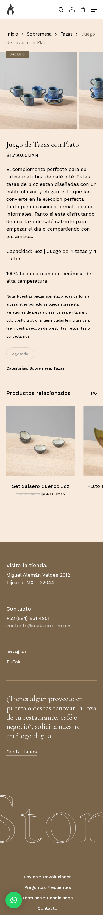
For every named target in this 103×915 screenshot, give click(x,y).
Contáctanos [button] (21, 752)
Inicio (12, 34)
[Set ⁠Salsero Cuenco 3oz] (40, 441)
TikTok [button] (13, 661)
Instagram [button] (17, 651)
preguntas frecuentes (68, 328)
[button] (94, 9)
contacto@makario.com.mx (38, 625)
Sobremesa (39, 34)
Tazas (66, 34)
